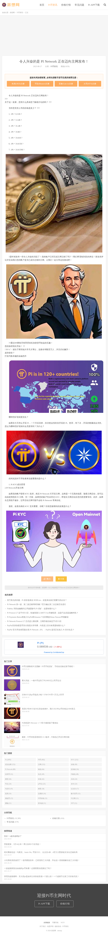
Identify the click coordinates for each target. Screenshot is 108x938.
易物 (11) (8, 803)
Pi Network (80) (10, 769)
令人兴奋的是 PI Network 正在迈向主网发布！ (64, 588)
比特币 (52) (9, 774)
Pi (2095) (8, 760)
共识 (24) (74, 779)
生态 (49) (41, 774)
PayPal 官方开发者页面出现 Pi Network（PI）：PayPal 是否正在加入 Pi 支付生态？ (40, 630)
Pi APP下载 (94, 5)
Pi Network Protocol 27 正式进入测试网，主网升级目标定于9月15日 (34, 621)
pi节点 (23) (41, 784)
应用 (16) (8, 794)
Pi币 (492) (41, 760)
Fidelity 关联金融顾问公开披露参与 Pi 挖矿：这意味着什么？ (32, 609)
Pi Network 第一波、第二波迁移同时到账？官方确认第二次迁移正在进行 (36, 604)
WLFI (63, 922)
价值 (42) (41, 779)
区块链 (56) (75, 769)
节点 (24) (8, 784)
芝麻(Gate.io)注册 (66, 84)
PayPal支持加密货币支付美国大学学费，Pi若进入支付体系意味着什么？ (36, 626)
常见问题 (79, 5)
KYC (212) (74, 760)
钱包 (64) (41, 769)
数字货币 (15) (75, 794)
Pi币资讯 (52, 5)
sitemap (59, 931)
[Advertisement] (54, 35)
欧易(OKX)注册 (18, 84)
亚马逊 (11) (42, 803)
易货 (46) (8, 779)
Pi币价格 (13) (42, 798)
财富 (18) (41, 789)
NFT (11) (74, 803)
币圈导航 (55, 922)
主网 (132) (41, 764)
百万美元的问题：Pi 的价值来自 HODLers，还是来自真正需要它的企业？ (37, 600)
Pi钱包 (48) (74, 774)
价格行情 (66, 5)
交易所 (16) (42, 794)
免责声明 (50, 926)
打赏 (62, 579)
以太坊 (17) (75, 789)
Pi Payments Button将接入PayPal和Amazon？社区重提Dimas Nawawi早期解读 (37, 617)
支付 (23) (74, 784)
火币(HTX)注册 (90, 84)
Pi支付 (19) (9, 789)
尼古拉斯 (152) (10, 764)
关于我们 (43, 926)
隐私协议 (58, 926)
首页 (42, 5)
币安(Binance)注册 (42, 84)
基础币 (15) (9, 798)
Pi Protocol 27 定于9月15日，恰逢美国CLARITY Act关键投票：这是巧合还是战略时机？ (42, 613)
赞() (48, 579)
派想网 (11, 5)
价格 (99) (74, 764)
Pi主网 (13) (74, 798)
